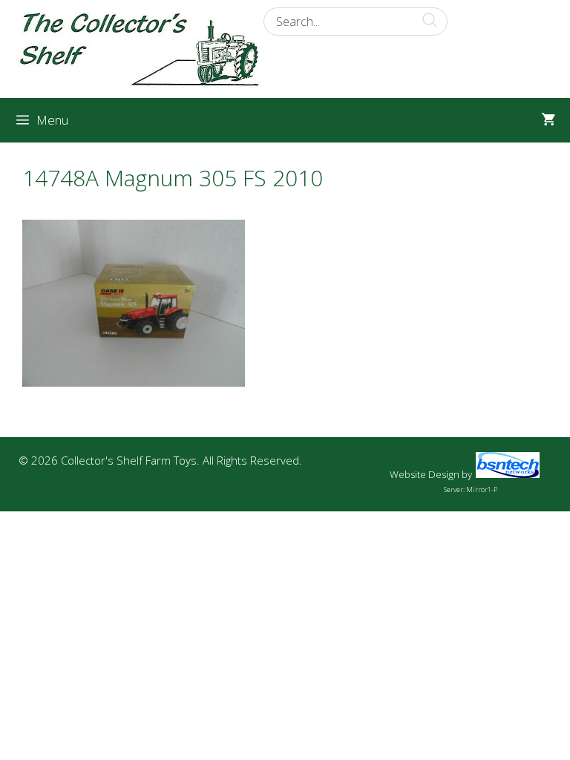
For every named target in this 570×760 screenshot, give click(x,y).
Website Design (424, 474)
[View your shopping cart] (548, 120)
